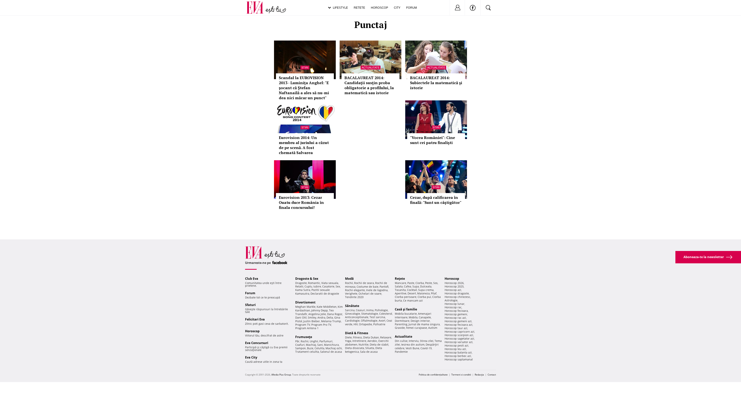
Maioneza (423, 293)
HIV (356, 324)
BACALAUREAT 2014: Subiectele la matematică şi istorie (436, 82)
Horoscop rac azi (455, 318)
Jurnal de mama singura (424, 324)
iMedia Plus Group (281, 374)
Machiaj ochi (334, 348)
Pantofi (384, 286)
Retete (359, 7)
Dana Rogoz (334, 314)
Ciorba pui (424, 297)
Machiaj (311, 345)
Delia (330, 317)
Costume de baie (367, 286)
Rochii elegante (355, 290)
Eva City (251, 357)
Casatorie (328, 286)
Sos (435, 283)
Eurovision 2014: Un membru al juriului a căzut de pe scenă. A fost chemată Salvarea (304, 145)
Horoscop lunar (454, 304)
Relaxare (385, 337)
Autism (432, 328)
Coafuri (300, 345)
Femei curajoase (416, 328)
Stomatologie (369, 313)
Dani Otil (301, 317)
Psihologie (381, 310)
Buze (310, 348)
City (397, 7)
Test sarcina (377, 317)
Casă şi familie (406, 309)
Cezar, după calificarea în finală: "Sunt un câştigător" (435, 200)
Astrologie (451, 300)
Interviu (414, 341)
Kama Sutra (302, 290)
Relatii (299, 286)
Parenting (401, 324)
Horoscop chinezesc (457, 297)
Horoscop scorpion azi (459, 335)
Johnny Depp (319, 310)
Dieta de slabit (379, 344)
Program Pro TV (321, 324)
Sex (338, 286)
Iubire (317, 286)
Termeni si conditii (461, 374)
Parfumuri (325, 341)
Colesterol (385, 313)
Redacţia (479, 374)
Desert (412, 293)
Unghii (314, 341)
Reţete (400, 278)
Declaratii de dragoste (324, 293)
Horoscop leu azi (455, 349)
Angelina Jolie (317, 314)
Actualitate (371, 67)
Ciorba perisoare (405, 297)
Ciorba (419, 283)
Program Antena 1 (307, 328)
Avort (382, 320)
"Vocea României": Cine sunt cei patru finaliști (432, 140)
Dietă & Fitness (356, 333)
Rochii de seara (364, 283)
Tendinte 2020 (354, 297)
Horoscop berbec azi (458, 356)
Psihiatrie (379, 324)
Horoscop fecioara (456, 311)
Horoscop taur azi (456, 328)
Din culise (401, 341)
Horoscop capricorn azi (459, 331)
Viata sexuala (329, 283)
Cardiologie (352, 320)
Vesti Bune (412, 348)
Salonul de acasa (331, 351)
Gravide (400, 328)
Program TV (302, 324)
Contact (492, 374)
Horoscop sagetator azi (459, 338)
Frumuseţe (303, 337)
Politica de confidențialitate (433, 374)
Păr (297, 341)
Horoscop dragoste (457, 293)
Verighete (351, 293)
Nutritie (364, 344)
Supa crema (426, 290)
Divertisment (305, 302)
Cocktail (412, 290)
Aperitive (400, 293)
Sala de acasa (369, 351)
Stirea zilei (426, 341)
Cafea (407, 286)
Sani (320, 345)
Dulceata (425, 286)
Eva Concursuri (256, 343)
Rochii (305, 341)
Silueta (369, 348)
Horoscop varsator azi (459, 342)
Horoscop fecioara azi (458, 324)
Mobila (413, 317)
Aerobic (372, 341)
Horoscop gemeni (456, 314)
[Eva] (257, 4)
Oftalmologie (369, 320)
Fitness (357, 337)
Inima (370, 310)
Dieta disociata (354, 348)
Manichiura (331, 345)
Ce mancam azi (413, 300)
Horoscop (379, 7)
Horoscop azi (453, 290)
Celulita (319, 348)
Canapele (425, 317)
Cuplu (308, 286)
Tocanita (400, 290)
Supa (415, 286)
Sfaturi (250, 305)
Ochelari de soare (370, 293)
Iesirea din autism (413, 344)
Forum (411, 7)
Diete (348, 337)
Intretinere (359, 341)
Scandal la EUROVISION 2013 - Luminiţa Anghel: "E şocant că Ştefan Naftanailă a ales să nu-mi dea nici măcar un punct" (304, 87)
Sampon (300, 348)
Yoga (348, 341)
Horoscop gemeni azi (458, 321)
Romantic (314, 283)
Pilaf (433, 293)
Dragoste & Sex (306, 278)
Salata (399, 286)
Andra (321, 317)
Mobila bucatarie (406, 313)
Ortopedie (365, 324)
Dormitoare (402, 321)
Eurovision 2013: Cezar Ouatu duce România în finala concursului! (301, 202)
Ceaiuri (360, 310)
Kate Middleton (327, 307)
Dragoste (301, 283)
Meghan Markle (305, 307)
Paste (410, 283)
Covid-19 (426, 348)
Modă (349, 278)
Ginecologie (352, 313)
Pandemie (401, 351)
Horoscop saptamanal (459, 359)
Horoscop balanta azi (458, 352)
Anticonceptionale (356, 317)
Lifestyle (340, 7)
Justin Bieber (311, 321)
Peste (428, 283)
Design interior (420, 321)
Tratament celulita (307, 351)
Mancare (400, 283)
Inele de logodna (377, 290)
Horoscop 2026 (454, 283)
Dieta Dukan (371, 337)
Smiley (312, 317)
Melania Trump (331, 321)
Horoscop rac (453, 307)
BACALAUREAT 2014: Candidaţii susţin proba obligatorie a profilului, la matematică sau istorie (369, 85)
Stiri (304, 67)
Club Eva (251, 278)
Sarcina (350, 310)
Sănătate (352, 306)
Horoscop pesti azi (456, 345)
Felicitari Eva (255, 319)
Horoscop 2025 (454, 286)
